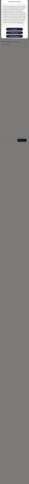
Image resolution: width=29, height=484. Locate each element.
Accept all (14, 29)
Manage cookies (14, 32)
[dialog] (14, 242)
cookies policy (20, 22)
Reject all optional (14, 36)
